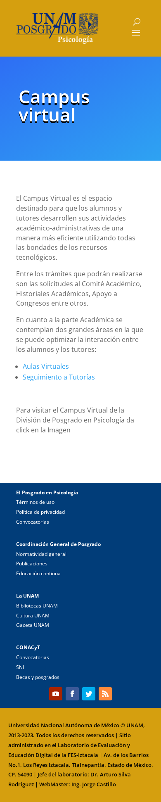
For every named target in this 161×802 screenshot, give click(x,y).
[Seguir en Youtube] (55, 693)
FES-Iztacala (83, 755)
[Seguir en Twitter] (88, 693)
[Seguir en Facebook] (72, 693)
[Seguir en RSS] (105, 693)
